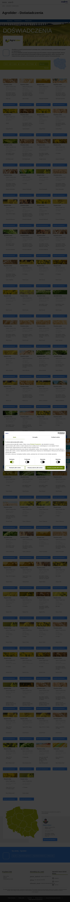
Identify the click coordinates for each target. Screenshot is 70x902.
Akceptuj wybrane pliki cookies (35, 467)
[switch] (27, 462)
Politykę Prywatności (35, 444)
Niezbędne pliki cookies (15, 467)
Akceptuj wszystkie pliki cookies (55, 467)
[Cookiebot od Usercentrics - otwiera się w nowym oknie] (59, 433)
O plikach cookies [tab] (55, 437)
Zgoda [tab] (14, 437)
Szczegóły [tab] (35, 437)
